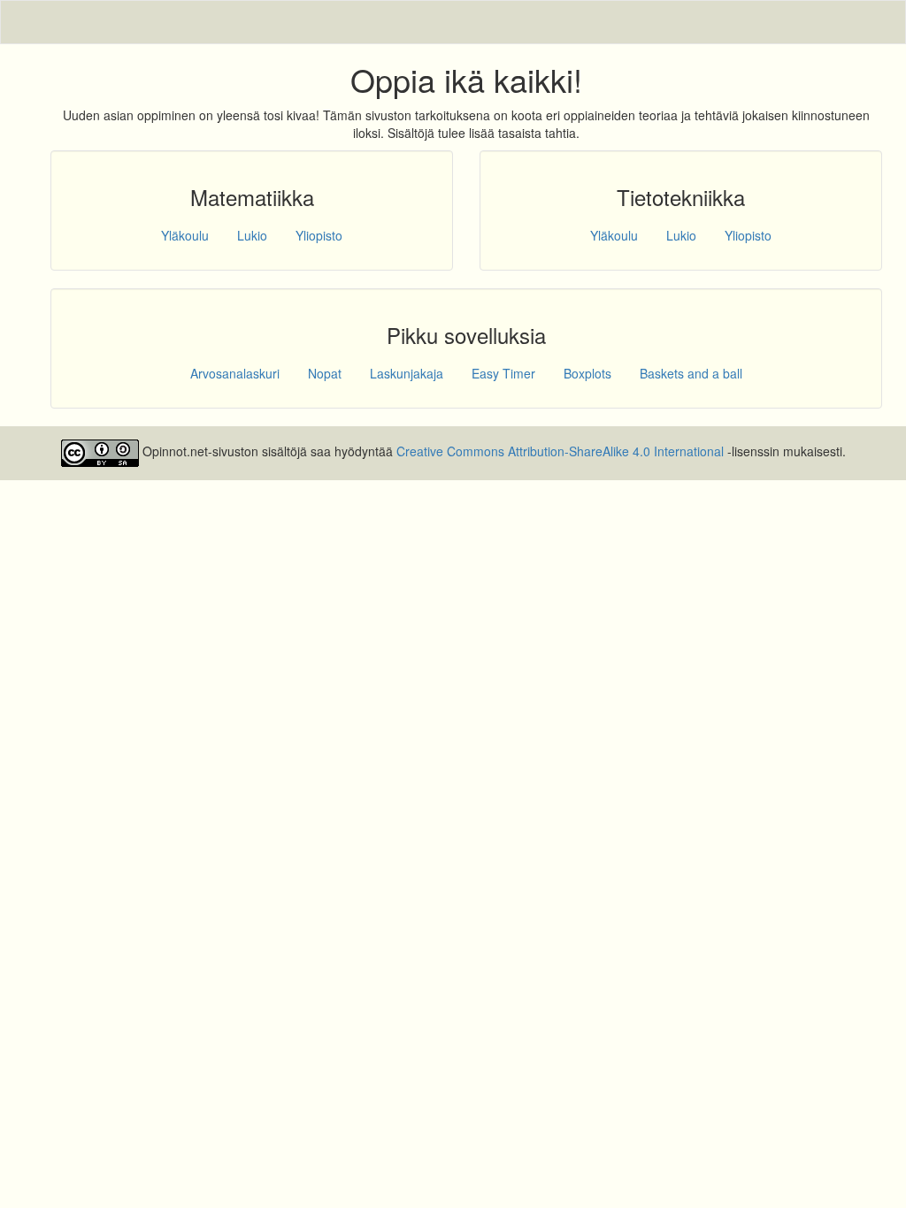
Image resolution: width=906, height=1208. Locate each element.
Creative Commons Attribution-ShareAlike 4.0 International (560, 452)
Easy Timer (503, 373)
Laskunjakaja (406, 373)
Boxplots (587, 373)
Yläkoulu (185, 235)
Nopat (325, 373)
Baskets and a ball (691, 373)
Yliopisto (319, 235)
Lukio (252, 235)
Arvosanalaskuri (235, 373)
